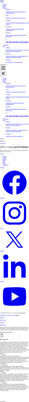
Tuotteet (4, 4)
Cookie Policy (3, 315)
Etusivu (4, 156)
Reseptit (4, 5)
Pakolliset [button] (2, 371)
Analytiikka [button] (2, 381)
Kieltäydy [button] (6, 332)
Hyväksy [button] (11, 332)
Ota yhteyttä (2, 143)
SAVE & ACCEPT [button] (4, 390)
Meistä (17, 49)
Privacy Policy (10, 315)
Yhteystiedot (5, 45)
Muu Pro (16, 11)
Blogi (4, 6)
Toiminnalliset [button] (3, 363)
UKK (4, 161)
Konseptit (15, 28)
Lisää (4, 46)
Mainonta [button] (2, 353)
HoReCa (5, 8)
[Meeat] (2, 0)
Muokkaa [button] (2, 332)
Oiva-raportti (16, 315)
